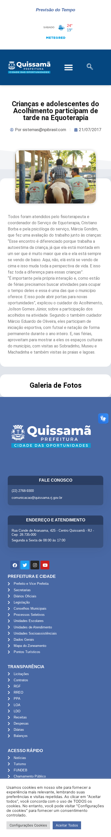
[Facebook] (14, 565)
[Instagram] (34, 565)
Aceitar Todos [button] (67, 825)
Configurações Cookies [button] (28, 825)
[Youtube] (45, 565)
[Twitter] (24, 565)
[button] (69, 67)
